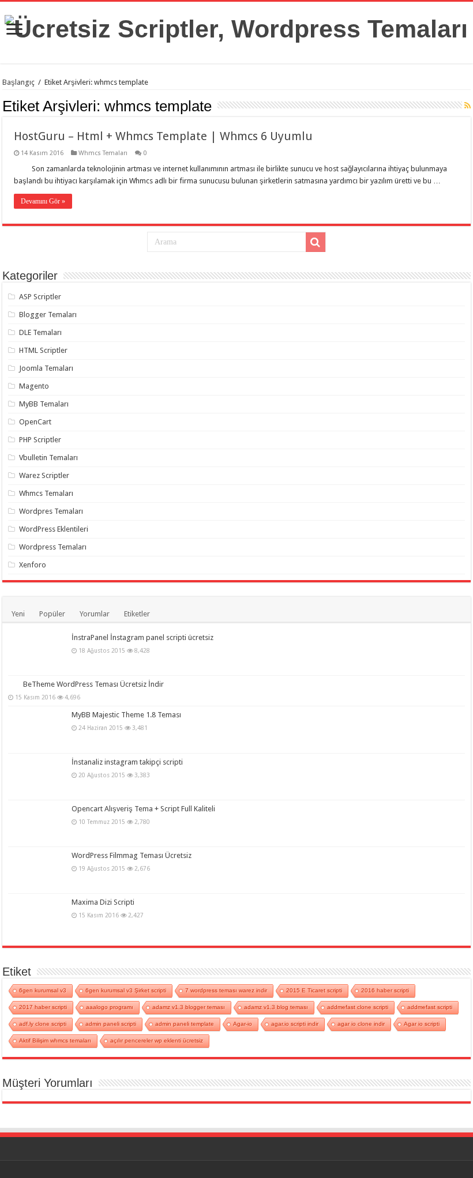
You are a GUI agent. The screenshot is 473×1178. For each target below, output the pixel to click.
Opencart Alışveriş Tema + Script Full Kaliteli (143, 808)
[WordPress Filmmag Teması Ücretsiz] (37, 870)
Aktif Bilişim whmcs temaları (55, 1040)
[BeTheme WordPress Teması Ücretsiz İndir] (12, 683)
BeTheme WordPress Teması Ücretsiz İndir (93, 684)
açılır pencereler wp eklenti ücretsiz (156, 1040)
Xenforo (32, 564)
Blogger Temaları (48, 314)
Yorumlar (95, 613)
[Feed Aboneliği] (467, 105)
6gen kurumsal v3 (42, 990)
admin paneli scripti (110, 1024)
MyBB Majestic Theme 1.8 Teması (126, 714)
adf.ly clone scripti (42, 1024)
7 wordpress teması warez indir (226, 990)
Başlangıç (18, 82)
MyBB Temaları (44, 404)
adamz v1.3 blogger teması (188, 1007)
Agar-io (242, 1024)
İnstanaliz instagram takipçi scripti (127, 762)
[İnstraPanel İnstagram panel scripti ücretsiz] (37, 652)
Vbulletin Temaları (48, 457)
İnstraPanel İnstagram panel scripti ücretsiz (142, 637)
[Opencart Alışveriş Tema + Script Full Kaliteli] (37, 823)
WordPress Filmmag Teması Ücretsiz (132, 855)
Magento (34, 386)
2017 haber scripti (43, 1007)
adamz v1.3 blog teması (276, 1007)
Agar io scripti (422, 1024)
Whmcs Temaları (102, 153)
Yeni (18, 613)
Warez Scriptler (44, 475)
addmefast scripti (429, 1007)
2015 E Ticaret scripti (314, 990)
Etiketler (137, 613)
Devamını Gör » (43, 201)
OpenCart (35, 421)
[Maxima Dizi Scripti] (37, 916)
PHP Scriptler (40, 439)
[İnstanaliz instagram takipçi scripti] (37, 776)
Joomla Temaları (46, 368)
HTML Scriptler (43, 350)
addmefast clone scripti (357, 1007)
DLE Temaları (40, 332)
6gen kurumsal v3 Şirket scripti (125, 990)
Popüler (52, 613)
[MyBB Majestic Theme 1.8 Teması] (37, 729)
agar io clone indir (361, 1024)
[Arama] (315, 242)
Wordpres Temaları (51, 511)
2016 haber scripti (385, 990)
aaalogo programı (109, 1007)
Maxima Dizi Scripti (103, 902)
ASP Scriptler (40, 296)
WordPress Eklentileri (53, 529)
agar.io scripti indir (294, 1024)
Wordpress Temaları (53, 547)
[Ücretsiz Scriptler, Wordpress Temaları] (236, 27)
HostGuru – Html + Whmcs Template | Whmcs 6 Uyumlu (163, 136)
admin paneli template (184, 1024)
